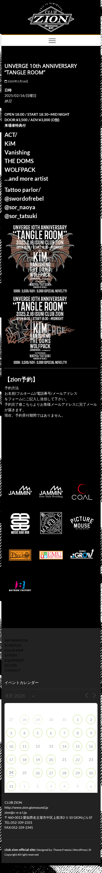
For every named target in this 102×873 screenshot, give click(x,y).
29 (38, 719)
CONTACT (12, 670)
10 (11, 746)
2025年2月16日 (17, 81)
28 (24, 719)
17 (11, 759)
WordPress (80, 850)
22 (77, 759)
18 (24, 759)
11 (24, 746)
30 (91, 773)
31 (11, 786)
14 (64, 746)
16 (91, 746)
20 (51, 759)
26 (38, 773)
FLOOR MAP (14, 650)
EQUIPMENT (14, 660)
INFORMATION (16, 640)
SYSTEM (11, 655)
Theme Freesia (62, 850)
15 (77, 746)
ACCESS (11, 665)
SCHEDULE (13, 645)
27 (51, 773)
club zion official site (20, 850)
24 (11, 772)
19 (38, 759)
